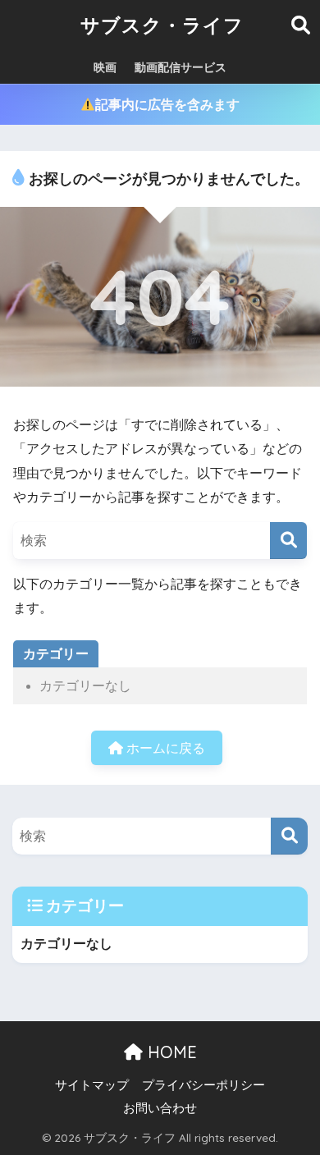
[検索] (288, 540)
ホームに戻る (164, 748)
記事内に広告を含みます (167, 105)
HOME (170, 1052)
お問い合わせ (160, 1108)
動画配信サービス (180, 67)
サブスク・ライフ (162, 25)
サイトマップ (92, 1085)
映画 (105, 67)
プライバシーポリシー (203, 1085)
